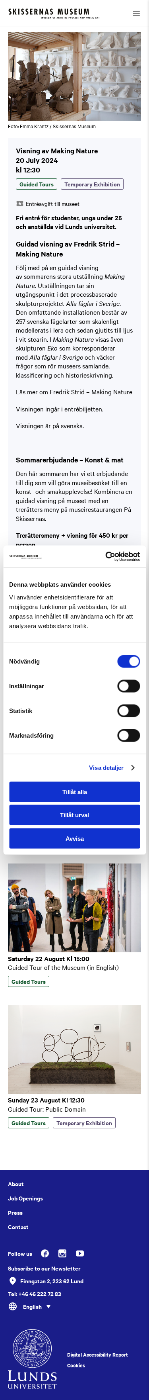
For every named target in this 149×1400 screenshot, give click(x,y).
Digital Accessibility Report (97, 1354)
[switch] (128, 685)
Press (15, 1212)
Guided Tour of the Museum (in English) (63, 967)
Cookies (76, 1365)
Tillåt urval (74, 815)
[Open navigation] (136, 13)
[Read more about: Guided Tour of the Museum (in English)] (74, 950)
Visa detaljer (106, 767)
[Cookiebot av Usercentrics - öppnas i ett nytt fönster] (106, 556)
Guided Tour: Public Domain (47, 1108)
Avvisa (75, 838)
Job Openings (25, 1198)
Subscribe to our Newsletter (44, 1268)
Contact (18, 1227)
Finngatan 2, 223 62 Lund (51, 1281)
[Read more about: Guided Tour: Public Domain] (74, 1091)
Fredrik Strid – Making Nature (91, 391)
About (16, 1184)
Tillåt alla (74, 791)
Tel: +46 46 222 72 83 (34, 1294)
